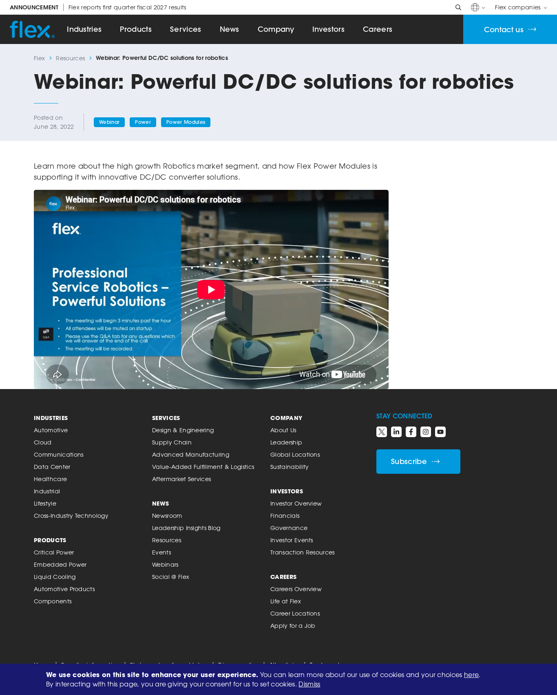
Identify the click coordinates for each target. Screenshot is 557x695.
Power (143, 122)
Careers (377, 29)
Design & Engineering (183, 430)
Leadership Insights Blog (186, 527)
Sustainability (289, 466)
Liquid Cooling (54, 576)
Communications (58, 454)
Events (161, 552)
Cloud (43, 442)
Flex (39, 58)
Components (52, 601)
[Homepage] (32, 29)
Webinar (109, 122)
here (471, 675)
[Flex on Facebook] (411, 432)
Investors (328, 29)
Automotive (51, 430)
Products (136, 29)
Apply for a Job (293, 625)
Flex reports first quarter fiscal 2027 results (98, 7)
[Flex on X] (381, 432)
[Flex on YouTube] (440, 432)
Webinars (165, 564)
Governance (288, 527)
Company (276, 29)
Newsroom (167, 515)
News (229, 29)
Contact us (504, 29)
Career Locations (295, 613)
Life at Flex (285, 601)
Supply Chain (172, 442)
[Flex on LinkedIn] (396, 432)
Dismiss (309, 684)
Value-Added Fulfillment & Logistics (203, 466)
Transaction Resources (302, 552)
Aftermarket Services (181, 478)
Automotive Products (64, 588)
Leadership (286, 442)
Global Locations (295, 454)
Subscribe (409, 461)
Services (185, 29)
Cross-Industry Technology (71, 515)
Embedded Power (60, 564)
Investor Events (291, 540)
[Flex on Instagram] (425, 432)
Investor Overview (296, 503)
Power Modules (185, 122)
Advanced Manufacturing (190, 454)
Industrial (47, 491)
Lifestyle (45, 503)
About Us (283, 430)
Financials (284, 515)
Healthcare (50, 478)
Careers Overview (296, 588)
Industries (84, 29)
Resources (70, 58)
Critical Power (54, 552)
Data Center (52, 466)
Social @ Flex (170, 576)
